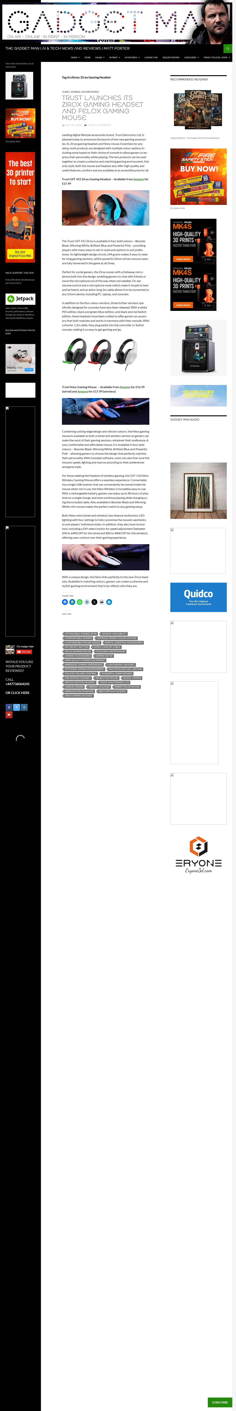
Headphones (90, 92)
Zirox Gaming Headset (79, 695)
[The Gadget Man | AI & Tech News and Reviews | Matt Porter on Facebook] (9, 707)
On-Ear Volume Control (81, 673)
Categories (190, 57)
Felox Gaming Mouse (78, 651)
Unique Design (74, 687)
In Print (113, 57)
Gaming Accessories (78, 656)
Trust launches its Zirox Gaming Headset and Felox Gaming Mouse (102, 108)
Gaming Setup (104, 656)
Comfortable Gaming (78, 638)
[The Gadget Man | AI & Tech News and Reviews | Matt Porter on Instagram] (24, 707)
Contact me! (151, 57)
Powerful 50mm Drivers (117, 673)
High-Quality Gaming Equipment (85, 660)
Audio (66, 92)
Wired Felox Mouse (127, 687)
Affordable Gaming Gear (81, 633)
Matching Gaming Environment (84, 669)
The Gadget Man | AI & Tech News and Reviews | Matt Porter (68, 48)
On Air (98, 57)
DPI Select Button (76, 647)
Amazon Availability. (114, 633)
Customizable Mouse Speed (82, 642)
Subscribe (220, 1402)
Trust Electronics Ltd (114, 682)
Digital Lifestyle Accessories (124, 642)
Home (74, 57)
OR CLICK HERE (18, 693)
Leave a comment (99, 125)
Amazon (82, 391)
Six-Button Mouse (107, 678)
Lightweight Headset (121, 664)
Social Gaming (132, 678)
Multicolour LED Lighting (125, 669)
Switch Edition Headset (80, 682)
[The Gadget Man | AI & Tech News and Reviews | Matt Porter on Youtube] (9, 714)
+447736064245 (18, 684)
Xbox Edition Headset (112, 691)
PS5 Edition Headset (78, 678)
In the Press (131, 57)
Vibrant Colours (99, 687)
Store (87, 57)
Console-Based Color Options (116, 638)
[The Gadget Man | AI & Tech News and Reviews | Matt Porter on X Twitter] (16, 707)
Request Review (171, 57)
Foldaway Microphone (110, 651)
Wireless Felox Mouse (79, 691)
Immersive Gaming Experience (84, 664)
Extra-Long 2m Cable (106, 647)
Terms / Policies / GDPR (215, 57)
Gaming (75, 92)
